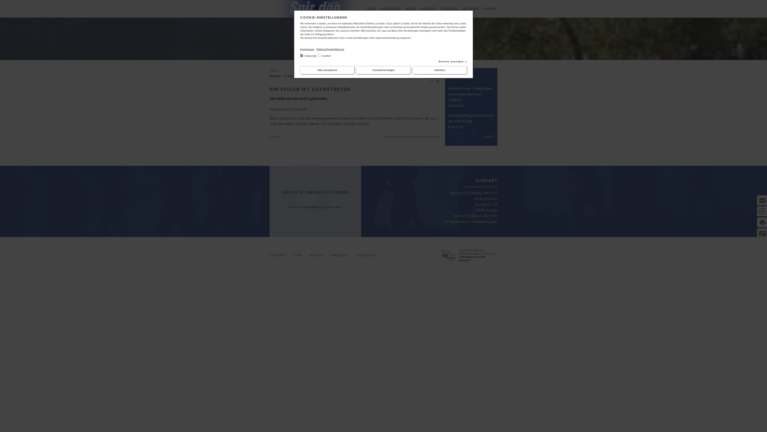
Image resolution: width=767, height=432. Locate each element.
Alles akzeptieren (327, 70)
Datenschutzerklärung (330, 49)
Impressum (307, 49)
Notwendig (310, 56)
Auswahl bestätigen (383, 70)
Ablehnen (439, 70)
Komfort (326, 56)
